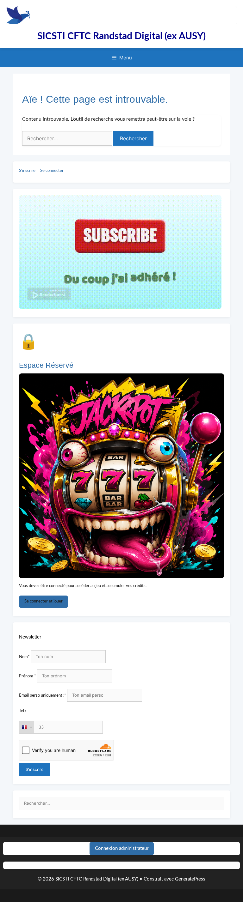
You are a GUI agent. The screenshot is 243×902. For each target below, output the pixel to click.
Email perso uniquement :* (42, 695)
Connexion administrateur (121, 848)
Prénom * (27, 676)
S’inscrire (27, 171)
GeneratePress (190, 879)
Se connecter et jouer (43, 601)
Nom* (24, 657)
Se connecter (52, 171)
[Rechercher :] (121, 804)
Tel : (22, 711)
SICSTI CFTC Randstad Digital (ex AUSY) (121, 36)
